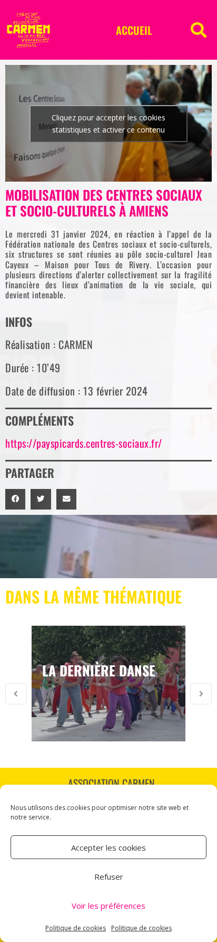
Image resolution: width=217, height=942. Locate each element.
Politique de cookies (75, 928)
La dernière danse (98, 670)
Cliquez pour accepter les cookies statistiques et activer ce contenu (108, 123)
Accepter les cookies (108, 847)
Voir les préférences (108, 905)
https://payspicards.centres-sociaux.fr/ (83, 443)
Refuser (108, 876)
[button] (198, 30)
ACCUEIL (134, 30)
